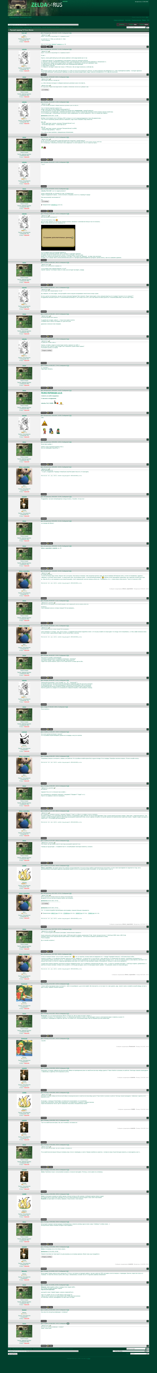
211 (68, 314)
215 (70, 415)
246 (68, 1246)
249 (68, 1310)
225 (68, 680)
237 (68, 1013)
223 (68, 625)
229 (68, 786)
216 (70, 442)
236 (68, 984)
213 (68, 365)
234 (70, 929)
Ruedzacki (24, 984)
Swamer (24, 1310)
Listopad (24, 732)
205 (68, 137)
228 (68, 756)
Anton (24, 77)
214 (70, 390)
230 (68, 811)
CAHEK (24, 865)
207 (68, 188)
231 (68, 840)
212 (68, 339)
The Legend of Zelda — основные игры (22, 27)
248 (68, 1285)
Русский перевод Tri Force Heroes (50, 27)
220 (70, 546)
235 (70, 954)
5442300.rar (54, 204)
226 (67, 707)
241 (68, 1120)
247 (68, 1271)
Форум (9, 27)
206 (68, 162)
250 (68, 1323)
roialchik (24, 496)
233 (70, 893)
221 (70, 571)
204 (68, 102)
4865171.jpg (54, 913)
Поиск (144, 20)
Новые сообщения (119, 20)
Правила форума (136, 20)
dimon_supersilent (24, 467)
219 (70, 521)
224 (68, 655)
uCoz (88, 1358)
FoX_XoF (24, 33)
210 (68, 287)
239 (68, 1068)
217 (70, 467)
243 (68, 1169)
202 (71, 49)
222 (68, 600)
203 (68, 77)
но (63, 44)
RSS (147, 17)
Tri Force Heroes (37, 27)
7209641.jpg (91, 913)
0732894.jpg (66, 913)
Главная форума (14, 17)
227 (68, 732)
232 (68, 865)
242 (68, 1144)
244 (68, 1194)
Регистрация (24, 17)
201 (71, 33)
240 (68, 1092)
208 (68, 213)
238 (68, 1038)
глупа (50, 44)
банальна (54, 44)
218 (70, 496)
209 (68, 262)
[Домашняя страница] (50, 47)
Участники (128, 20)
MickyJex (24, 1271)
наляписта (59, 44)
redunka (24, 49)
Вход (30, 17)
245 (68, 1221)
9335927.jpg (79, 913)
